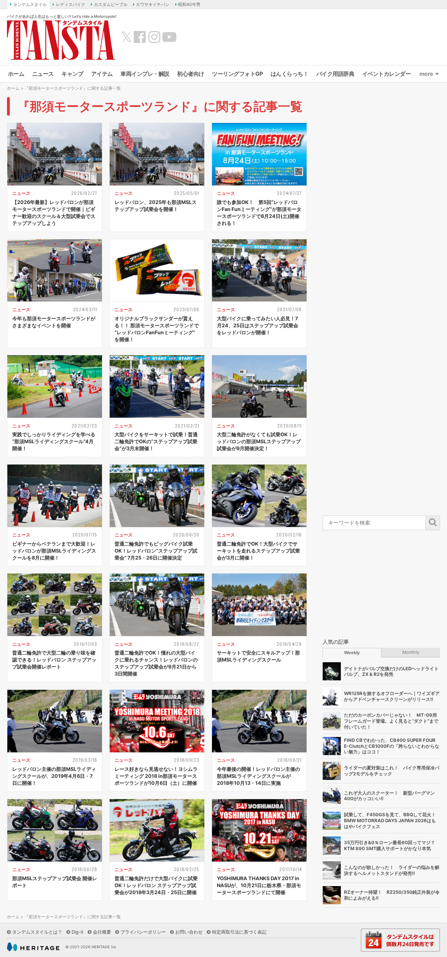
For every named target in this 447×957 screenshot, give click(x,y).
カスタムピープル (110, 4)
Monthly (410, 652)
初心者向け (190, 73)
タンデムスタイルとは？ (37, 932)
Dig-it (77, 932)
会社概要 (102, 932)
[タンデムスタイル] (61, 39)
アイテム (102, 73)
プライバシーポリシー (143, 932)
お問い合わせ (189, 932)
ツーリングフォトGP (237, 73)
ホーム (16, 73)
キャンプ (72, 73)
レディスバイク (70, 4)
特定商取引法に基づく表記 (239, 932)
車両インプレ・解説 (144, 73)
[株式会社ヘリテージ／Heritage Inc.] (33, 946)
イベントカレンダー (386, 73)
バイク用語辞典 (335, 73)
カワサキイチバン (152, 4)
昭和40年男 (189, 4)
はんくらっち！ (290, 73)
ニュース (43, 73)
